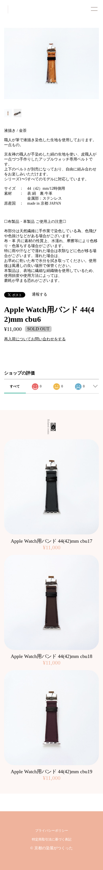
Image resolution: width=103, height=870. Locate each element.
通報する (39, 294)
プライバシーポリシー (51, 830)
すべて (15, 386)
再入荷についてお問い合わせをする (35, 339)
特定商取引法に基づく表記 (51, 839)
